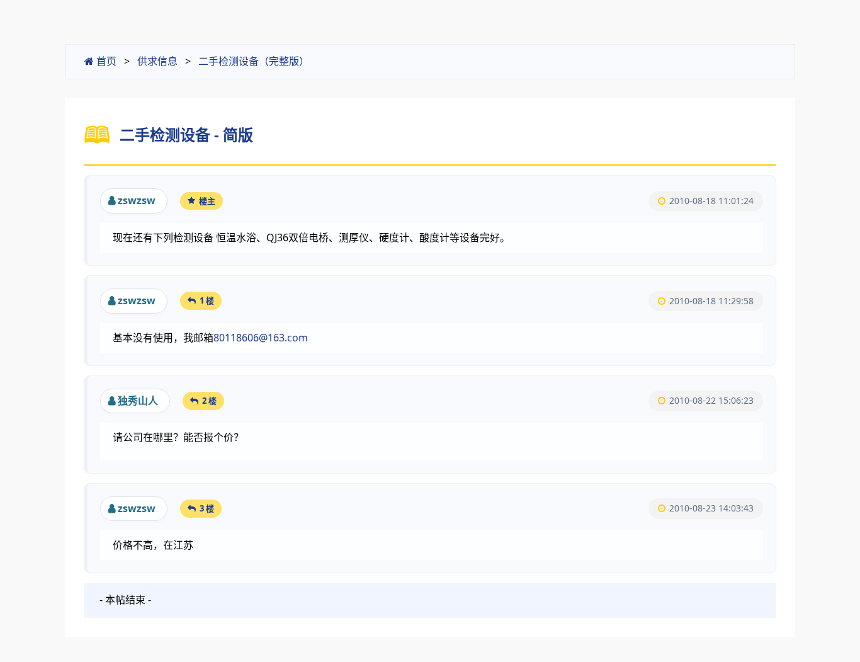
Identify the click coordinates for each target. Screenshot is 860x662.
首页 (105, 61)
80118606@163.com (260, 338)
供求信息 (157, 61)
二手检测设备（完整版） (253, 61)
